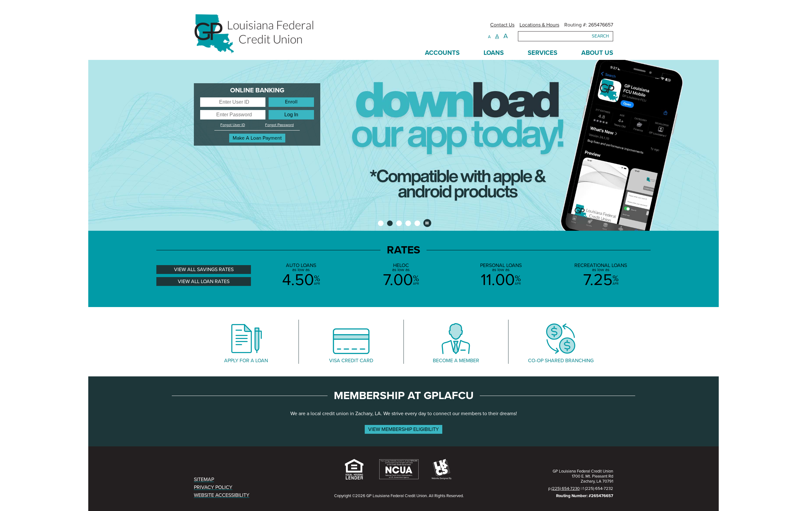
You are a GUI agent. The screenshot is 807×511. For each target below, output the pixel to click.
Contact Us (502, 25)
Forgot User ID (232, 125)
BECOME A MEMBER (456, 360)
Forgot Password (279, 125)
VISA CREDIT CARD (351, 360)
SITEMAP (204, 479)
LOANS (494, 53)
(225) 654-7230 (565, 488)
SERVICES (542, 53)
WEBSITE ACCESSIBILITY (221, 495)
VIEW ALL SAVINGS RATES (204, 269)
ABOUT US (597, 53)
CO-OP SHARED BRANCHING (561, 360)
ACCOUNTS (442, 53)
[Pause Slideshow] (427, 223)
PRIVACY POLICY (213, 487)
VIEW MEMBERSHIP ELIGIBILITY (403, 429)
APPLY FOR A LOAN (246, 360)
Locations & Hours (539, 25)
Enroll (291, 102)
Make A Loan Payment (257, 138)
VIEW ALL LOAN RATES (203, 281)
